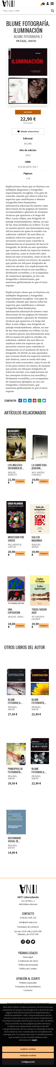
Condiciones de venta (28, 961)
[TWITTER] (33, 942)
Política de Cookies (28, 968)
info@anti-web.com (28, 922)
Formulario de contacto (28, 926)
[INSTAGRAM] (23, 942)
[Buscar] (52, 10)
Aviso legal (28, 957)
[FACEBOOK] (28, 942)
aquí (34, 1039)
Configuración (28, 1061)
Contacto (28, 990)
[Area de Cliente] (47, 3)
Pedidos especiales (28, 982)
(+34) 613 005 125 (28, 917)
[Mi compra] (43, 3)
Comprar (20, 481)
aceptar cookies (28, 1049)
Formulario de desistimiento (28, 986)
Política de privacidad (28, 964)
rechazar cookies (28, 1055)
